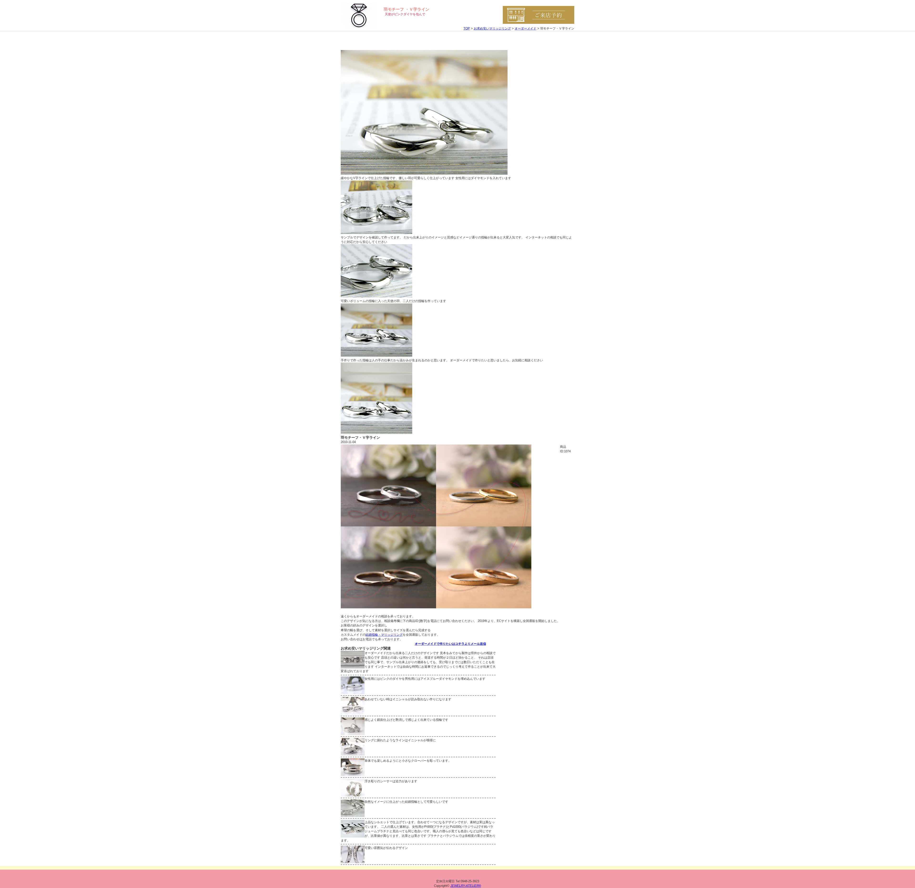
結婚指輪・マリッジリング (384, 634)
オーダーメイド (525, 28)
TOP (466, 28)
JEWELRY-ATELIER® (465, 886)
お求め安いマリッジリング (492, 28)
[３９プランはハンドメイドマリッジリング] (436, 607)
